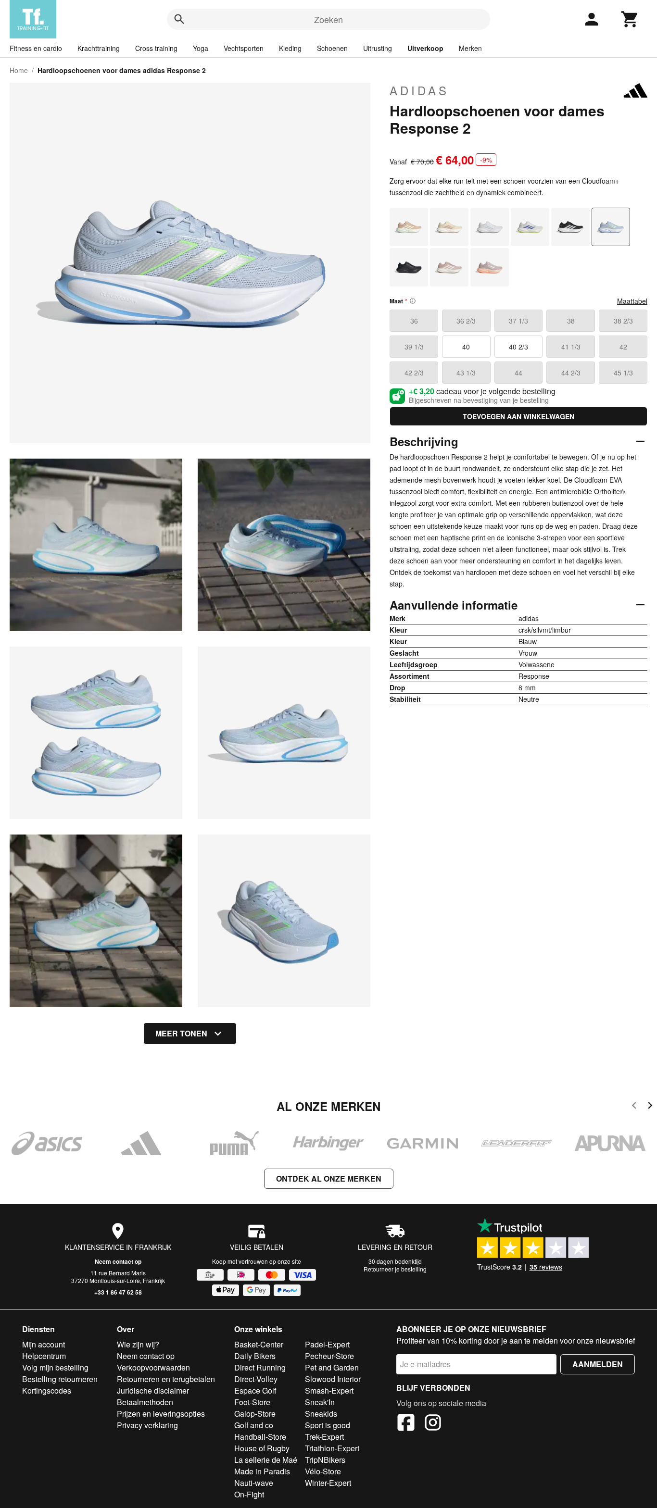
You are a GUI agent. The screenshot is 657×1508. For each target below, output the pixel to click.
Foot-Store (252, 1402)
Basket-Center (258, 1344)
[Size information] (412, 301)
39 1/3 (414, 346)
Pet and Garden (332, 1367)
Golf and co (253, 1425)
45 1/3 (623, 372)
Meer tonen (181, 1033)
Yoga (200, 48)
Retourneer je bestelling (395, 1269)
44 (518, 372)
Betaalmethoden (145, 1402)
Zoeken (328, 19)
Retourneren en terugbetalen (166, 1378)
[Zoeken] (179, 19)
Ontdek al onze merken (328, 1178)
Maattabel (632, 301)
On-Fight (249, 1494)
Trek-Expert (324, 1436)
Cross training (156, 48)
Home (19, 70)
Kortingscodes (46, 1390)
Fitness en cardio (36, 48)
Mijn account (43, 1344)
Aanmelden (597, 1364)
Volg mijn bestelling (55, 1367)
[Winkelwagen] (630, 19)
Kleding (290, 48)
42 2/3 (414, 372)
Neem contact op (118, 1261)
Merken (470, 48)
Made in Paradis (262, 1471)
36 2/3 (466, 320)
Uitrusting (377, 48)
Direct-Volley (256, 1378)
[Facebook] (406, 1424)
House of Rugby (262, 1448)
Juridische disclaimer (153, 1390)
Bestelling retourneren (60, 1378)
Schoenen (332, 48)
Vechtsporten (244, 48)
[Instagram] (432, 1424)
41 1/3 (571, 346)
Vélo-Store (323, 1471)
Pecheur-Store (329, 1355)
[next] (650, 1106)
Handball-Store (260, 1436)
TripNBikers (325, 1459)
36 (414, 320)
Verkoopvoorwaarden (153, 1367)
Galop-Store (255, 1413)
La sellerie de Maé (265, 1459)
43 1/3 (466, 372)
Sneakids (321, 1413)
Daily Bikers (255, 1355)
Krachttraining (98, 48)
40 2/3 (518, 346)
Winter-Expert (328, 1482)
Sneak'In (320, 1402)
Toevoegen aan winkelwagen (518, 416)
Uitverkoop (425, 48)
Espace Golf (255, 1390)
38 (571, 320)
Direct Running (260, 1367)
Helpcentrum (44, 1355)
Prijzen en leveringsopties (161, 1413)
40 (466, 346)
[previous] (634, 1106)
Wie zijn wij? (138, 1344)
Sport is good (327, 1425)
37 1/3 (518, 320)
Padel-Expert (327, 1344)
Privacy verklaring (147, 1425)
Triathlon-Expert (332, 1448)
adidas (419, 90)
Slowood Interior (333, 1378)
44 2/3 (571, 372)
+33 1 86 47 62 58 (118, 1292)
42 (623, 346)
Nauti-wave (253, 1482)
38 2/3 (623, 320)
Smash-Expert (329, 1390)
